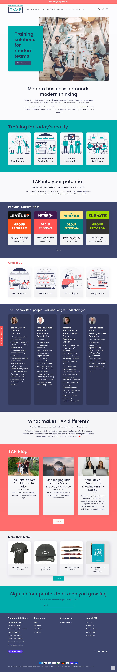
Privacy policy (46, 666)
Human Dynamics (14, 632)
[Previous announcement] (9, 2)
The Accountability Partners (21, 666)
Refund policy (55, 666)
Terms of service (65, 666)
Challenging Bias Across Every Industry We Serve (58, 483)
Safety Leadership (70, 159)
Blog (35, 622)
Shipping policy (89, 666)
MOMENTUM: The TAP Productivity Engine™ (71, 238)
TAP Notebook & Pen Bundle (97, 568)
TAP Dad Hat (45, 567)
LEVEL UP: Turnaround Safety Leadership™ (19, 238)
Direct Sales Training (97, 159)
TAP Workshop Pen (71, 567)
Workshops (18, 293)
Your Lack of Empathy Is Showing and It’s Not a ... (93, 484)
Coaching (70, 293)
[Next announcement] (108, 2)
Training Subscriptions (15, 645)
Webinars (44, 293)
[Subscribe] (73, 605)
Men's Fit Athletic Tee (19, 567)
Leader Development (18, 159)
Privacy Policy (91, 629)
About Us (89, 622)
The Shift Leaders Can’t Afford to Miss (23, 483)
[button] (33, 9)
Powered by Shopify (34, 666)
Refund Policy (91, 632)
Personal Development (16, 642)
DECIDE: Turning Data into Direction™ (45, 238)
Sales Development (15, 635)
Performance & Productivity (45, 159)
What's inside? (22, 63)
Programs (96, 293)
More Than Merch (66, 622)
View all (58, 250)
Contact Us (90, 626)
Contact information (78, 666)
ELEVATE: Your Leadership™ (97, 238)
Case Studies (90, 635)
